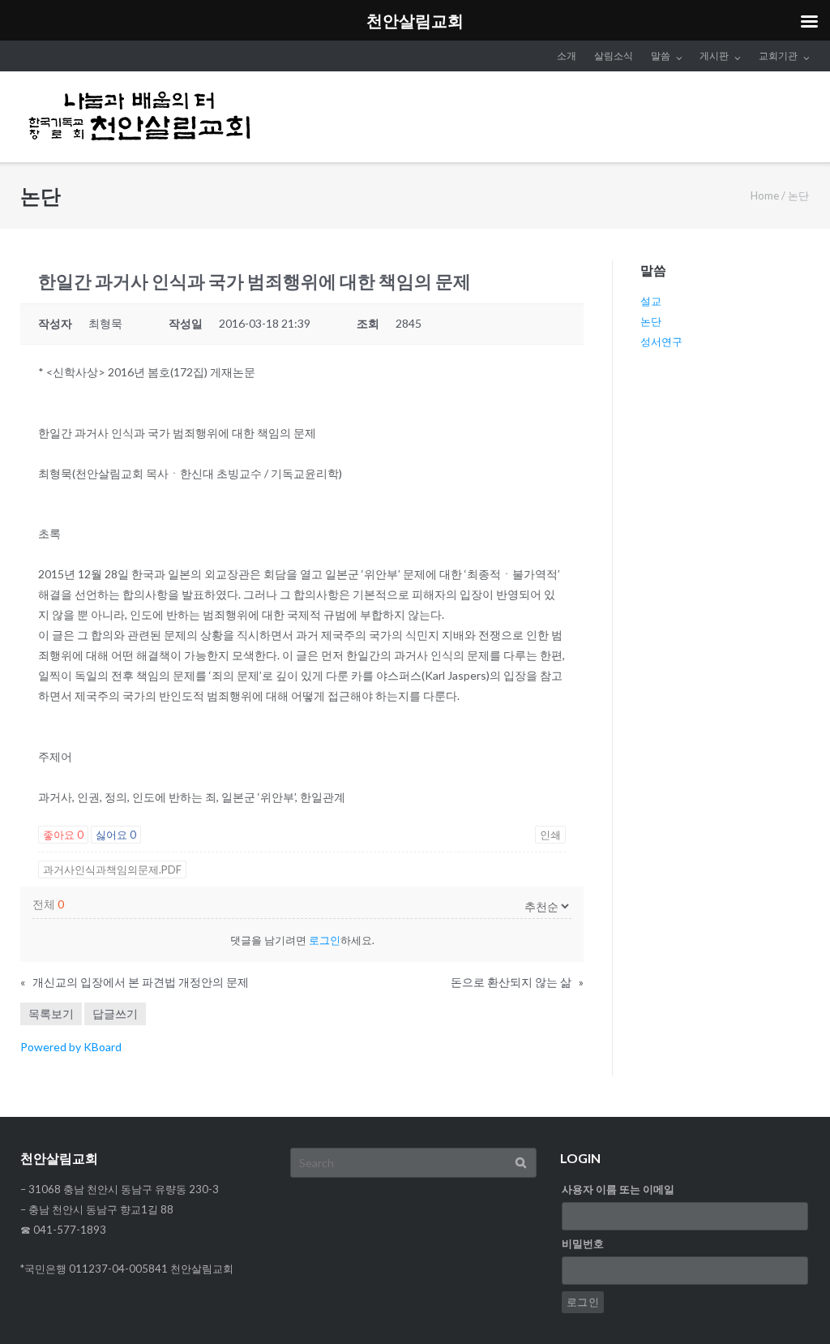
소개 (566, 55)
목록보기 (51, 1013)
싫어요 (116, 834)
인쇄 (550, 834)
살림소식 (613, 55)
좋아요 (63, 834)
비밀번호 (583, 1243)
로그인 (324, 940)
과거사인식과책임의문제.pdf (112, 869)
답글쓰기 (115, 1013)
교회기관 (778, 55)
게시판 (714, 55)
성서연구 (661, 341)
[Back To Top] (790, 1305)
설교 (650, 300)
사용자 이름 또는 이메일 (618, 1189)
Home (765, 195)
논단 (650, 321)
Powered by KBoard (71, 1047)
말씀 (660, 55)
